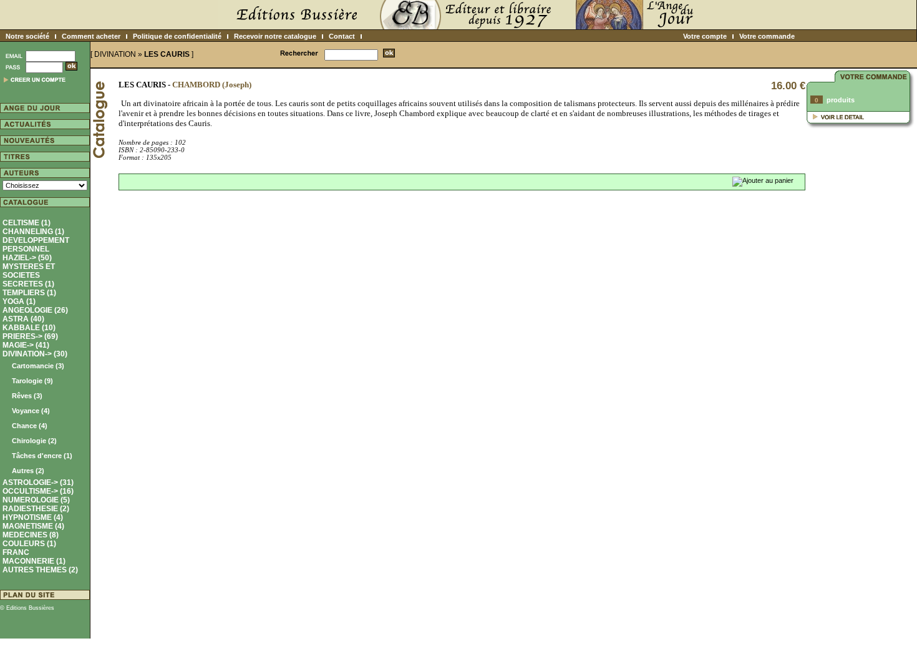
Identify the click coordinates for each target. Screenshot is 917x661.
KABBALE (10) (29, 327)
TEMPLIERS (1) (29, 292)
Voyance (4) (31, 410)
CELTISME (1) (26, 222)
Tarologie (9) (32, 380)
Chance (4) (29, 425)
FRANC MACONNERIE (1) (34, 557)
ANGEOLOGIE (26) (35, 310)
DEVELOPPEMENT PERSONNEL (35, 244)
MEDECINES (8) (30, 535)
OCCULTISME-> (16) (38, 491)
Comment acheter (91, 36)
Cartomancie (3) (38, 366)
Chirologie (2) (34, 440)
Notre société (27, 36)
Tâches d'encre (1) (42, 455)
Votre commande (767, 36)
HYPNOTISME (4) (32, 517)
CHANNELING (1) (33, 231)
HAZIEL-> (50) (27, 257)
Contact (342, 36)
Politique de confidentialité (177, 36)
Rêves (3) (27, 395)
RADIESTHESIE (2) (35, 508)
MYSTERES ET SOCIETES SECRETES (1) (28, 275)
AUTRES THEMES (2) (40, 570)
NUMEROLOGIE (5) (36, 500)
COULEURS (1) (29, 543)
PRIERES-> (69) (30, 336)
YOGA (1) (19, 301)
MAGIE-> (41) (25, 345)
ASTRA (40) (23, 319)
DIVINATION (115, 54)
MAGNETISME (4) (33, 526)
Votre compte (705, 36)
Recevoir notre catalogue (275, 36)
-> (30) (37, 412)
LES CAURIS (167, 54)
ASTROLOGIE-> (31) (38, 482)
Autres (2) (28, 470)
